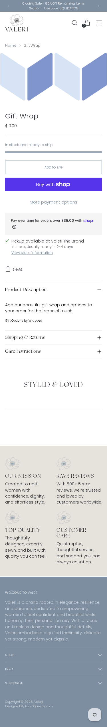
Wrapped (35, 321)
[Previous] (8, 6)
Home (11, 45)
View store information (32, 252)
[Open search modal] (74, 23)
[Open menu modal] (99, 23)
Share (18, 269)
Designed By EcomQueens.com (29, 706)
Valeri (38, 701)
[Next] (98, 6)
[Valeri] (16, 23)
